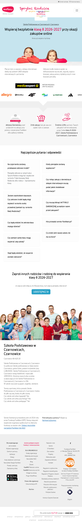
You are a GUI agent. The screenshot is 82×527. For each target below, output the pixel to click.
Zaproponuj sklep (12, 468)
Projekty (50, 454)
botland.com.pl (37, 517)
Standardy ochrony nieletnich (50, 479)
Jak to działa (12, 446)
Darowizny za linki (31, 470)
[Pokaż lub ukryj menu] (77, 10)
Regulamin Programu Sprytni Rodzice (50, 475)
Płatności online (31, 467)
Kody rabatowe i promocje (12, 460)
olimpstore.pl (19, 517)
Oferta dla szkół (50, 457)
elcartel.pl (57, 517)
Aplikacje (12, 454)
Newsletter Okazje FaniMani (12, 463)
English (70, 499)
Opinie (51, 446)
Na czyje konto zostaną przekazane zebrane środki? (18, 166)
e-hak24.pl (32, 520)
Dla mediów (50, 451)
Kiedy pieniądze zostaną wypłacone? (55, 166)
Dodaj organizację (31, 453)
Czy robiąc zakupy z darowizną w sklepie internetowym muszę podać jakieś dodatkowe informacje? (58, 185)
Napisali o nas (50, 443)
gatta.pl (27, 517)
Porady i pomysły (12, 465)
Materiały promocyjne (31, 456)
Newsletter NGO (31, 459)
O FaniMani (50, 449)
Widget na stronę (31, 473)
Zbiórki (31, 464)
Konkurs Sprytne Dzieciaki (50, 498)
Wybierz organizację (12, 449)
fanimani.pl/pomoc (49, 420)
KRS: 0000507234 (69, 455)
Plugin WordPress (31, 476)
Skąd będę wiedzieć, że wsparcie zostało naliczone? (20, 255)
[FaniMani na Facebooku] (70, 443)
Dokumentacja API (31, 484)
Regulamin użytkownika (50, 468)
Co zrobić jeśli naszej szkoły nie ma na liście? (58, 235)
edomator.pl (48, 517)
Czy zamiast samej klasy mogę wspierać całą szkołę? (19, 240)
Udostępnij (40, 291)
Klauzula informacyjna (50, 484)
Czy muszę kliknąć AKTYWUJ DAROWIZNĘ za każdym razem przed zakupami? (58, 206)
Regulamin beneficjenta (50, 471)
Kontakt (50, 463)
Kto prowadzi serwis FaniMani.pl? (59, 222)
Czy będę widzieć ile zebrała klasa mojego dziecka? (21, 224)
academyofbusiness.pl (45, 520)
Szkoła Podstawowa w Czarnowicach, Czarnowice (41, 24)
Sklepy (12, 457)
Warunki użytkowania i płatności (50, 488)
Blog (31, 462)
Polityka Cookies (51, 492)
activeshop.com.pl (69, 517)
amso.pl (9, 517)
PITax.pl (68, 480)
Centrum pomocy (12, 451)
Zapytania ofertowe (50, 460)
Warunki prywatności (50, 482)
